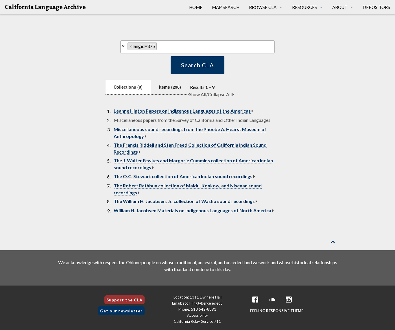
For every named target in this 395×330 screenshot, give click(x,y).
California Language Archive (45, 7)
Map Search (225, 7)
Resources (304, 7)
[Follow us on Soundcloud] (272, 299)
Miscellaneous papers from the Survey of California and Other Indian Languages (192, 120)
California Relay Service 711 (197, 321)
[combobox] (197, 46)
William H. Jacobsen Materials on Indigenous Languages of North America (192, 210)
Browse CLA (262, 7)
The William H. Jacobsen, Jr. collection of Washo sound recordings (184, 201)
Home (195, 7)
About (339, 7)
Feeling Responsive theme (276, 310)
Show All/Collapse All (210, 94)
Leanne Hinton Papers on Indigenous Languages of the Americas (182, 110)
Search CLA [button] (197, 64)
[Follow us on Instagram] (289, 299)
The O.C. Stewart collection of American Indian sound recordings (183, 176)
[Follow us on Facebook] (255, 299)
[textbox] (160, 47)
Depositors (376, 7)
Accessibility (197, 315)
